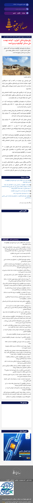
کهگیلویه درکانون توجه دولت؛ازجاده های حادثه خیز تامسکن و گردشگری (16, 302)
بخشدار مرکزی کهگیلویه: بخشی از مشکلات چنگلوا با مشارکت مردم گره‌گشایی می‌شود (18, 358)
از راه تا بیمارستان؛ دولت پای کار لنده (21, 193)
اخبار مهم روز (22, 480)
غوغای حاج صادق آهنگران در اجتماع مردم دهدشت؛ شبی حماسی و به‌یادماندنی (17, 260)
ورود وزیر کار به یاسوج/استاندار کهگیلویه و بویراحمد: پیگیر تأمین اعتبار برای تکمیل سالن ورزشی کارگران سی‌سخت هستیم (16, 317)
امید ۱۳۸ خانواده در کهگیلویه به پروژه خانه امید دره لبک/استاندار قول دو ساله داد (17, 293)
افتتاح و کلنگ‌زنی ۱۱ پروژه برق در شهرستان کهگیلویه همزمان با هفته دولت (16, 338)
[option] (16, 213)
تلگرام (18, 13)
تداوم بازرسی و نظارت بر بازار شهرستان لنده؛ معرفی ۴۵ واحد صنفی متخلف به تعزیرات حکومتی (17, 371)
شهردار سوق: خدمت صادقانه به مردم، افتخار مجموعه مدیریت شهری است (18, 347)
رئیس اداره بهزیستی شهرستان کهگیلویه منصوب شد (18, 334)
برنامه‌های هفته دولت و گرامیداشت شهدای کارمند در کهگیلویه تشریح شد (18, 389)
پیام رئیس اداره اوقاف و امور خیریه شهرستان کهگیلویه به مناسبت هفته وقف (17, 243)
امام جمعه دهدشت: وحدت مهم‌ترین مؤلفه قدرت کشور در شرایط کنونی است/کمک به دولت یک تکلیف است (17, 326)
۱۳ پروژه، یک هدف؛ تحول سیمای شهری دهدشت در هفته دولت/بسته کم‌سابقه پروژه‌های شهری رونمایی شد (17, 280)
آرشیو (14, 13)
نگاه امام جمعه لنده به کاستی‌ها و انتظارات (20, 191)
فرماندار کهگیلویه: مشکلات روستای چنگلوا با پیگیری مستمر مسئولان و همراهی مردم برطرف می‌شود (16, 366)
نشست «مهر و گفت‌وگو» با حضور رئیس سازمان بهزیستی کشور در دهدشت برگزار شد (17, 275)
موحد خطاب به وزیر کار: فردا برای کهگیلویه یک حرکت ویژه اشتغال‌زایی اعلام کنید (17, 313)
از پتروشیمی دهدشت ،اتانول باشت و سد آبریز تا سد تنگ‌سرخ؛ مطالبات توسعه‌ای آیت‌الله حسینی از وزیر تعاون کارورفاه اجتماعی (18, 307)
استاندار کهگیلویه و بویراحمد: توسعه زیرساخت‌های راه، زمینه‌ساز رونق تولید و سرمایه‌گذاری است (18, 289)
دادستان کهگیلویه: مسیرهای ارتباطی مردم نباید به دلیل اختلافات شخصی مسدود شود (17, 362)
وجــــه (3, 502)
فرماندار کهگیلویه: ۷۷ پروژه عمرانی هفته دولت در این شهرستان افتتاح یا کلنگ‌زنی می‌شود (18, 384)
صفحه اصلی (29, 480)
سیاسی (16, 480)
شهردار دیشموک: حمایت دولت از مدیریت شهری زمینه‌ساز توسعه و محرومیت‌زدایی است (17, 375)
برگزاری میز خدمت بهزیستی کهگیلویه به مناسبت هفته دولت (18, 342)
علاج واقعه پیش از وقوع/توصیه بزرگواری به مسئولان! (18, 397)
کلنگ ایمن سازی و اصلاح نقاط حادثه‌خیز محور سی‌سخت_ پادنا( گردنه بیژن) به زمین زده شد (17, 322)
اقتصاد (8, 480)
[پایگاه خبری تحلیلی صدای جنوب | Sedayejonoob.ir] (16, 24)
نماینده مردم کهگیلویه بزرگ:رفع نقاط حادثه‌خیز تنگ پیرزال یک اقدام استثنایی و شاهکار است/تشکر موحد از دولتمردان (17, 284)
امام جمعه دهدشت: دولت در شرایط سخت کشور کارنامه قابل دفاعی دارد (17, 380)
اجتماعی (12, 480)
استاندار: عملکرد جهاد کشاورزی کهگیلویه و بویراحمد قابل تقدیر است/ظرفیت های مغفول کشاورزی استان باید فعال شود (17, 393)
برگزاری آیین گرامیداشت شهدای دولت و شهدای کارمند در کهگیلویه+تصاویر (17, 330)
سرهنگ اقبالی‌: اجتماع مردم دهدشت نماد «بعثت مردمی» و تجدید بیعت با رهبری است (16, 271)
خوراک (23, 13)
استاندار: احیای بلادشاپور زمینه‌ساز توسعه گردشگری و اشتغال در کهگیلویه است (18, 298)
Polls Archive (27, 213)
